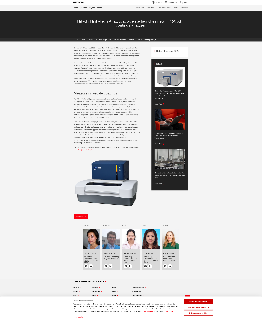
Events (114, 287)
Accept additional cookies (198, 301)
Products (95, 287)
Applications (96, 291)
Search (186, 2)
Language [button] (159, 2)
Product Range (140, 7)
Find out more (81, 217)
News (91, 40)
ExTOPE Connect (137, 291)
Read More (158, 104)
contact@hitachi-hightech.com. (87, 150)
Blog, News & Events (164, 7)
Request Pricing (172, 2)
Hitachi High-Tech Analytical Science (87, 8)
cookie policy (148, 311)
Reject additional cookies (198, 313)
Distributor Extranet (138, 287)
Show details (78, 317)
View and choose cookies (197, 307)
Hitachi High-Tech (137, 295)
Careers (75, 295)
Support (176, 7)
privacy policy (169, 311)
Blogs (94, 295)
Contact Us (76, 287)
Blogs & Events (79, 40)
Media (114, 295)
